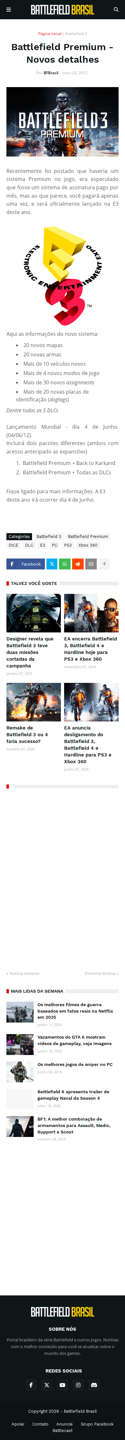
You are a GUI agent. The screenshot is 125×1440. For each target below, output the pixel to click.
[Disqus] (62, 877)
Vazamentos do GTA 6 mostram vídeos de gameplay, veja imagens (75, 1040)
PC (54, 545)
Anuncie (64, 1424)
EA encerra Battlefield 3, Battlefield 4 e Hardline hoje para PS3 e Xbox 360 (90, 649)
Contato (40, 1424)
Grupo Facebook (97, 1424)
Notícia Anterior (25, 973)
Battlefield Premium (88, 536)
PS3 (68, 545)
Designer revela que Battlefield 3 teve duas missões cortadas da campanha (30, 652)
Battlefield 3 (76, 33)
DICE (13, 545)
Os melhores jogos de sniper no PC (75, 1064)
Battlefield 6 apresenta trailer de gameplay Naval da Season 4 (73, 1095)
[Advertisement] (62, 1213)
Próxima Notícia (100, 973)
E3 (42, 545)
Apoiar (18, 1424)
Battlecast (62, 1430)
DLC (29, 545)
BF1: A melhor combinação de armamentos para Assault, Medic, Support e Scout (74, 1125)
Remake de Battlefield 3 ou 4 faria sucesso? (27, 734)
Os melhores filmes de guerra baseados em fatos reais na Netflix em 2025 (75, 1011)
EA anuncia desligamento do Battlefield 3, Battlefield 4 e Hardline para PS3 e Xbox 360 (88, 745)
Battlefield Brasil (80, 1411)
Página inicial (50, 33)
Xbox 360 (88, 545)
